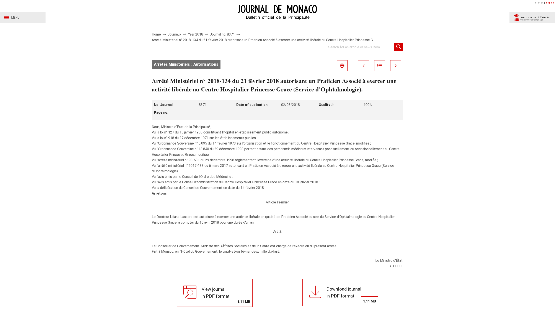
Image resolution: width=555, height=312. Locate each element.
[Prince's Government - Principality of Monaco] (532, 17)
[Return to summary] (379, 65)
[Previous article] (363, 65)
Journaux (175, 34)
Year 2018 (196, 34)
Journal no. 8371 (223, 34)
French (539, 2)
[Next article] (395, 65)
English (549, 2)
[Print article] (342, 65)
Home (157, 34)
